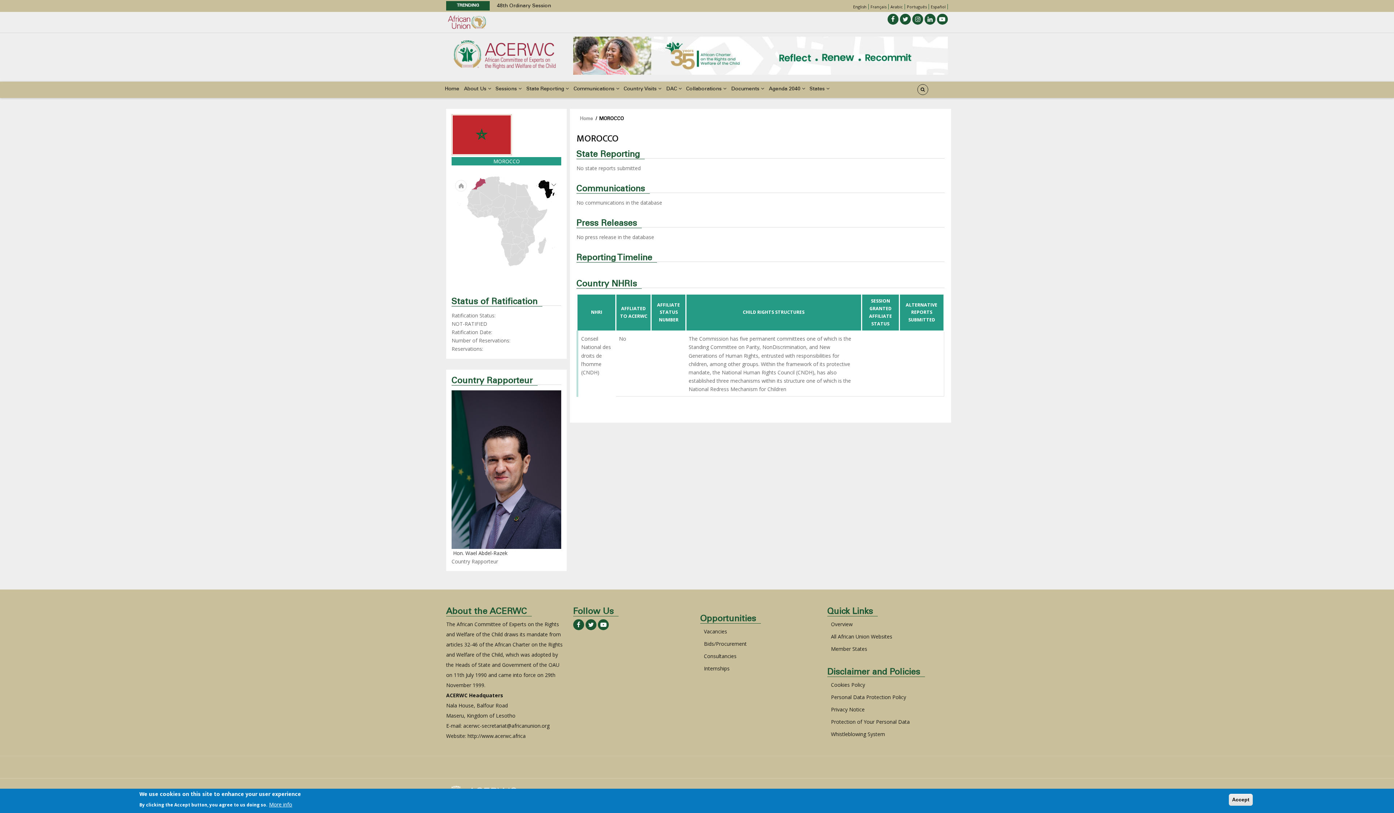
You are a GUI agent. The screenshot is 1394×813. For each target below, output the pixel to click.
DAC (672, 89)
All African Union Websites (861, 636)
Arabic (896, 6)
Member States (849, 648)
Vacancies (715, 631)
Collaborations (704, 89)
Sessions (507, 89)
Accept (1241, 799)
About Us (476, 89)
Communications (595, 89)
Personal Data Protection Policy (868, 697)
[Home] (504, 53)
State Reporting (546, 89)
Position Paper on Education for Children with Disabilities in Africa (576, 6)
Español (938, 6)
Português (917, 6)
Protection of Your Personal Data (870, 721)
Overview (842, 624)
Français (878, 6)
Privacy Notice (848, 709)
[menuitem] (480, 214)
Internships (717, 668)
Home (452, 89)
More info (280, 804)
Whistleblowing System (858, 734)
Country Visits (641, 89)
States (818, 89)
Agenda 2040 (785, 89)
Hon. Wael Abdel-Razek (480, 553)
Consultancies (720, 656)
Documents (746, 89)
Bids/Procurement (725, 643)
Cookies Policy (848, 684)
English (860, 6)
